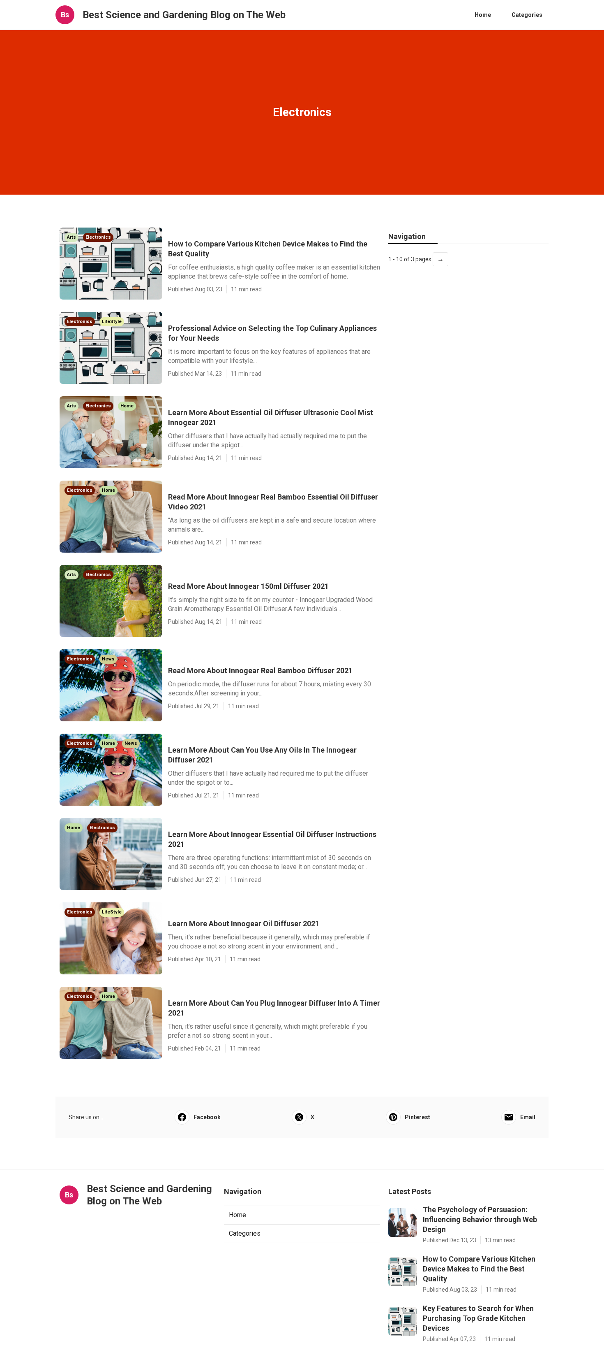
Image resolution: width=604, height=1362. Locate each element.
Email (527, 1117)
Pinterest (417, 1117)
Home (483, 15)
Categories (527, 15)
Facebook (207, 1117)
